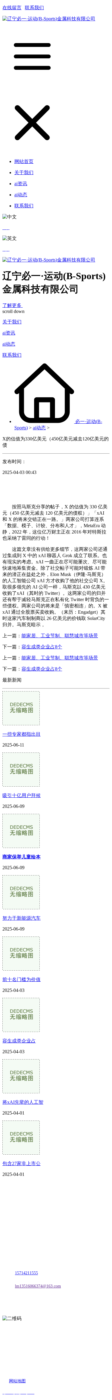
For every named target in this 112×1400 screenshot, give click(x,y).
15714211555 (26, 1273)
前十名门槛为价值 (21, 979)
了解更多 (12, 305)
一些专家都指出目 (21, 734)
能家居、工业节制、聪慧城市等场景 (60, 635)
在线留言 (12, 7)
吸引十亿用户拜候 (21, 795)
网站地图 (17, 1381)
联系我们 (34, 7)
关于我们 (12, 321)
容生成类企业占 (19, 1040)
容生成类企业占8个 (42, 646)
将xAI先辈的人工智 (22, 1102)
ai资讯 (8, 332)
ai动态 (8, 343)
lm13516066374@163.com (38, 1286)
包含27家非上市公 (21, 1163)
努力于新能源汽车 (21, 918)
